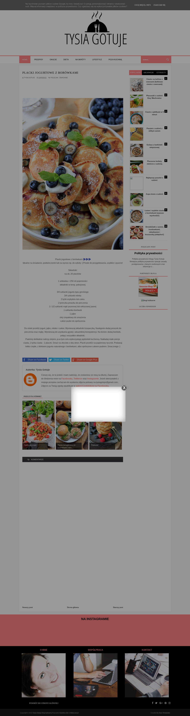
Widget (101, 420)
